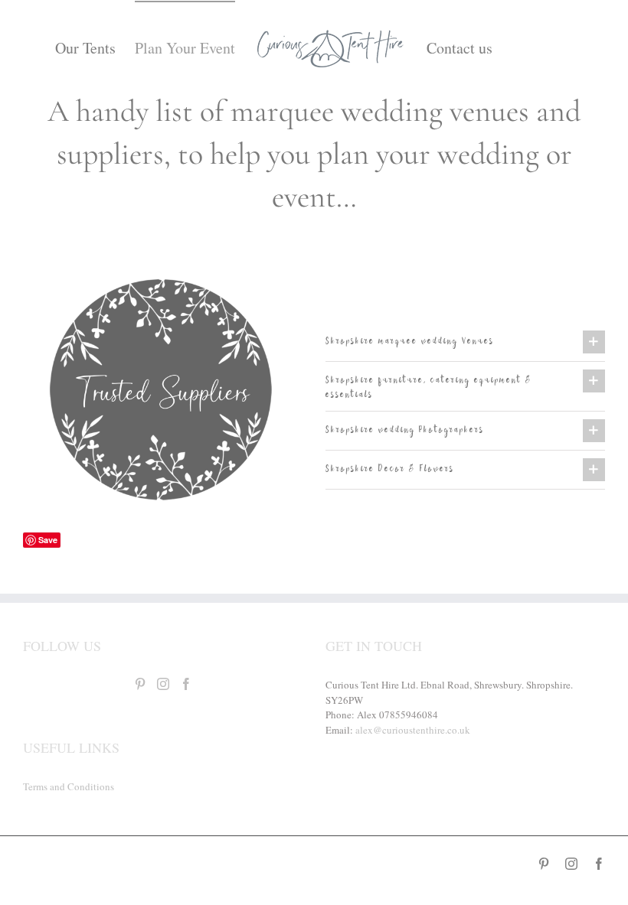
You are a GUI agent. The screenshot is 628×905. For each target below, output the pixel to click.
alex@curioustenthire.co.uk (412, 730)
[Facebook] (186, 684)
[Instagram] (163, 684)
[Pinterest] (140, 684)
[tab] (465, 342)
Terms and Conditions (68, 786)
